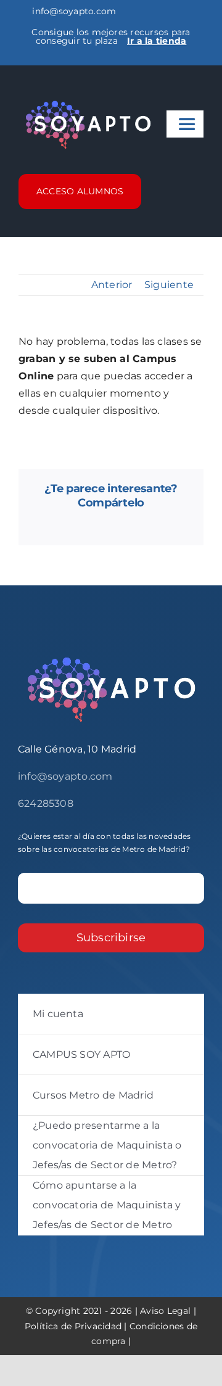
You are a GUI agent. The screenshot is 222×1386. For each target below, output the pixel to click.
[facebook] (22, 59)
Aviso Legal (165, 1310)
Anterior (112, 285)
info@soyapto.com (73, 11)
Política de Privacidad (73, 1326)
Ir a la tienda (156, 40)
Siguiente (169, 285)
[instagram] (42, 59)
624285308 (45, 803)
